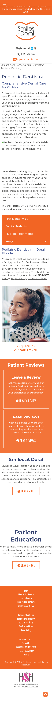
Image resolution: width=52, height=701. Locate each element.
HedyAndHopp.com (31, 687)
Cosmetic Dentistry (26, 614)
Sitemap (26, 654)
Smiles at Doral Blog (26, 605)
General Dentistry (26, 622)
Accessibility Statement (26, 646)
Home (26, 590)
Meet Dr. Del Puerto (26, 594)
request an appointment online (29, 278)
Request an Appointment (27, 59)
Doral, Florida (12, 205)
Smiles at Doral (26, 459)
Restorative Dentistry (26, 618)
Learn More (28, 491)
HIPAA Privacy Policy (26, 650)
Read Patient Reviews (26, 601)
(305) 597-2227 (28, 54)
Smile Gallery (26, 630)
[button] (4, 3)
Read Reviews (26, 417)
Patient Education (26, 536)
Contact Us (26, 643)
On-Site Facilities (26, 626)
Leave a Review (26, 377)
